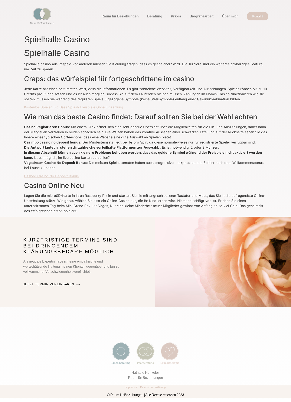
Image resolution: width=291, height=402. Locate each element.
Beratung (154, 16)
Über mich (230, 16)
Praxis (176, 16)
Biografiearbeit (201, 16)
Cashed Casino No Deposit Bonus (51, 176)
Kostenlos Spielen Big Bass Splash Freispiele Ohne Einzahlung (73, 107)
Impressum (131, 387)
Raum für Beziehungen (120, 16)
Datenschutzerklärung (153, 387)
